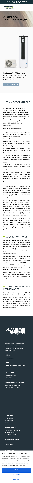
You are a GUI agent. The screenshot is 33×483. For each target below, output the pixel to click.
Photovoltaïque (10, 432)
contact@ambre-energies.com (15, 365)
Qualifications (9, 420)
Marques (7, 423)
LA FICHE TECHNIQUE (11, 85)
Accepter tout (16, 469)
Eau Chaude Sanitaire (11, 435)
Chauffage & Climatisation (13, 430)
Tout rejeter (16, 479)
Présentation (9, 418)
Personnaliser (16, 474)
